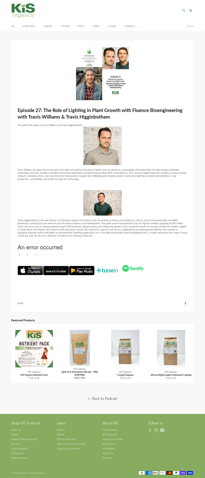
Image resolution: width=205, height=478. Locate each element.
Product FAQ (108, 444)
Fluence (97, 172)
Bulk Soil (15, 444)
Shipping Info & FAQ (112, 439)
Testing (65, 26)
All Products (17, 453)
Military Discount (19, 458)
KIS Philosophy (109, 434)
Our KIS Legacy (110, 429)
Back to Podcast (104, 398)
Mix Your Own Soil (66, 439)
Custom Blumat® (20, 448)
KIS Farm (106, 458)
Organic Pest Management (24, 439)
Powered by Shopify (37, 473)
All (13, 26)
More (96, 26)
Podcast (61, 429)
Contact (130, 26)
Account (190, 26)
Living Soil (28, 26)
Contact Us (108, 453)
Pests (80, 26)
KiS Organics (23, 473)
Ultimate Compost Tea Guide (71, 444)
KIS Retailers (108, 448)
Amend (48, 26)
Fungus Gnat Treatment (68, 448)
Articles (60, 434)
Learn (112, 26)
